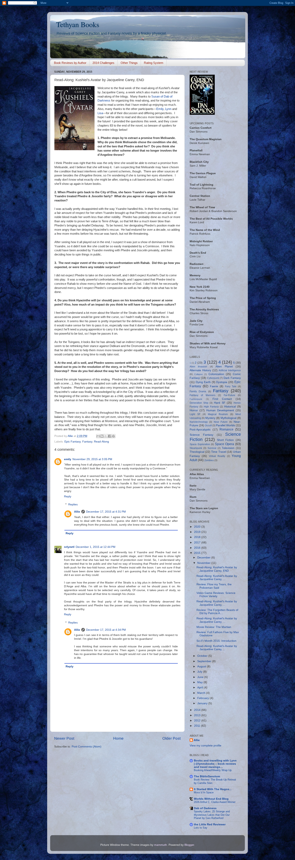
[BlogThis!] (102, 436)
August (202, 666)
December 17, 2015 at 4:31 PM (106, 511)
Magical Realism (218, 414)
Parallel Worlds (225, 425)
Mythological (228, 417)
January (202, 703)
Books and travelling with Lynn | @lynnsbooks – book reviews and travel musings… (215, 763)
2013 (197, 715)
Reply (67, 496)
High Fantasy (211, 406)
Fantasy (87, 441)
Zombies (209, 460)
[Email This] (98, 436)
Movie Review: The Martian (213, 627)
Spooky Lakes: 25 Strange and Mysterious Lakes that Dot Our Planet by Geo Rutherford (212, 815)
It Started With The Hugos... (213, 789)
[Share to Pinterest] (113, 436)
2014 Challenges (103, 62)
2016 (197, 547)
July (200, 671)
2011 (197, 725)
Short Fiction (225, 440)
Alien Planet (224, 366)
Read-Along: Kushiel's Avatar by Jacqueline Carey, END (216, 569)
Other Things (129, 62)
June (200, 677)
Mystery (210, 417)
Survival (212, 448)
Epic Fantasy (72, 441)
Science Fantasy (201, 434)
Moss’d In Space (204, 792)
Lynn (168, 109)
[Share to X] (106, 436)
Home (118, 738)
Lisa (100, 113)
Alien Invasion (198, 366)
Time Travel (218, 451)
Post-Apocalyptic (200, 429)
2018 (197, 537)
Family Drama (198, 391)
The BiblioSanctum (207, 776)
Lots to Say (200, 827)
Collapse (198, 374)
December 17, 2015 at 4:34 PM (106, 629)
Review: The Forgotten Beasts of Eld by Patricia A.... (217, 612)
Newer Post (64, 738)
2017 (197, 542)
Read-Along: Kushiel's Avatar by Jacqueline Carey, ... (216, 577)
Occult (208, 425)
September (204, 661)
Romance (226, 429)
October (202, 655)
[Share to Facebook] (110, 436)
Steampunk (196, 448)
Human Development (220, 410)
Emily (160, 109)
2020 (197, 526)
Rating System (153, 62)
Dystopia (221, 382)
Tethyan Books (77, 24)
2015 (197, 552)
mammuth (160, 844)
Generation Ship (199, 402)
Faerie (214, 386)
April (200, 687)
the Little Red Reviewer (210, 824)
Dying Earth (203, 382)
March (201, 692)
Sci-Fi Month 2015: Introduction (216, 640)
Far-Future (229, 395)
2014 (197, 709)
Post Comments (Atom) (86, 746)
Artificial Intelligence (230, 370)
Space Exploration (200, 444)
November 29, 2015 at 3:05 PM (92, 459)
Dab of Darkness (205, 808)
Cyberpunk (213, 378)
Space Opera (224, 444)
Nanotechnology (199, 421)
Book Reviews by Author (70, 62)
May (200, 682)
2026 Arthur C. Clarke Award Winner (214, 802)
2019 (197, 531)
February (203, 698)
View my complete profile (205, 745)
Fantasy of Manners (202, 395)
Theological (197, 451)
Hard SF (219, 402)
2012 (197, 720)
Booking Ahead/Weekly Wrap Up (213, 770)
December (204, 557)
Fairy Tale (230, 386)
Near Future (221, 421)
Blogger (189, 844)
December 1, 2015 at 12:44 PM (95, 546)
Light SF (195, 414)
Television (228, 448)
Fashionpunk (196, 399)
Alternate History (200, 370)
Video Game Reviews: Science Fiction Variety (215, 594)
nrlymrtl (69, 546)
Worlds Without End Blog (211, 798)
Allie (77, 511)
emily (67, 459)
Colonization (216, 374)
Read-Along (101, 441)
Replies (73, 504)
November (204, 562)
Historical (230, 406)
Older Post (171, 738)
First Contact (222, 398)
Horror (194, 410)
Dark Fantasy (232, 377)
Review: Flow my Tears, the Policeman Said (214, 586)
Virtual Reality (217, 456)
